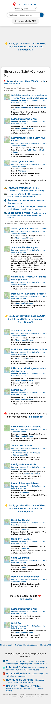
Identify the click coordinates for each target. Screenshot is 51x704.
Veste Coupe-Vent (18, 212)
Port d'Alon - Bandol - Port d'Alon (29, 349)
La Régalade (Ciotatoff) (23, 464)
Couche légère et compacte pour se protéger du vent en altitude (26, 215)
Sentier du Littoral (21, 330)
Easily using (27, 46)
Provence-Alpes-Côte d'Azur (29, 101)
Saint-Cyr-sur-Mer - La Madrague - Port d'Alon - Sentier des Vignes (29, 96)
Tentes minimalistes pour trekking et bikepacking (25, 189)
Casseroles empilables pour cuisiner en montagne (26, 208)
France (14, 101)
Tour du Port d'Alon (21, 445)
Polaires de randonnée (21, 200)
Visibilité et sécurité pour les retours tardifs (24, 195)
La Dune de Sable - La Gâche (26, 426)
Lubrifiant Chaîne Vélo (19, 667)
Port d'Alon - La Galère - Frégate (28, 293)
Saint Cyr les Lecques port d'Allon (29, 228)
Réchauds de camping (20, 679)
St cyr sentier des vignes (24, 247)
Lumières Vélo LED (18, 194)
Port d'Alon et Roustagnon (25, 576)
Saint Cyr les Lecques (22, 161)
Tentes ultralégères (19, 187)
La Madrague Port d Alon (24, 119)
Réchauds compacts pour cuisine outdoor (25, 681)
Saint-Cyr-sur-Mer (18, 103)
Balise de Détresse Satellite (23, 685)
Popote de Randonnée (21, 206)
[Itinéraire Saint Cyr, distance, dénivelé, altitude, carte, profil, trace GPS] (7, 630)
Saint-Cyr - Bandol (21, 539)
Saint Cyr (16, 623)
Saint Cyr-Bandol (20, 520)
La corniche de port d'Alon (25, 483)
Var (44, 101)
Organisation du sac (18, 673)
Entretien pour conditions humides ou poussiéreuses (26, 668)
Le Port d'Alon (18, 390)
